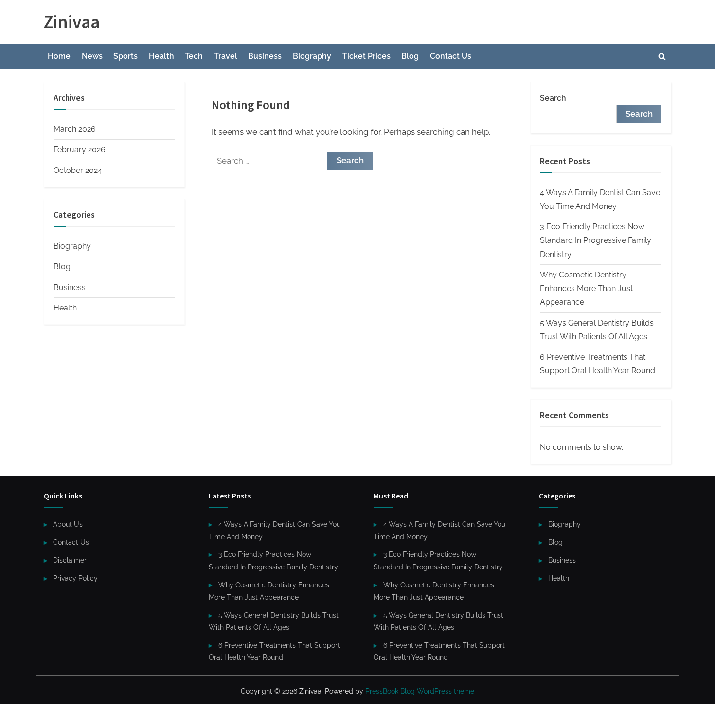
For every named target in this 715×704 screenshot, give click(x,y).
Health (161, 56)
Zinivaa (72, 21)
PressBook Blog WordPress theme (419, 691)
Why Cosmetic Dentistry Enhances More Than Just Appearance (586, 288)
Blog (410, 56)
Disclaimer (70, 560)
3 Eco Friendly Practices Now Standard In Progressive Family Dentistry (595, 240)
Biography (312, 56)
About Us (68, 524)
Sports (125, 56)
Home (59, 56)
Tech (194, 56)
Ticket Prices (366, 56)
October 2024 (78, 170)
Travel (225, 56)
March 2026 (75, 129)
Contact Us (450, 56)
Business (265, 56)
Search (553, 98)
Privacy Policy (75, 578)
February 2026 (80, 149)
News (92, 56)
